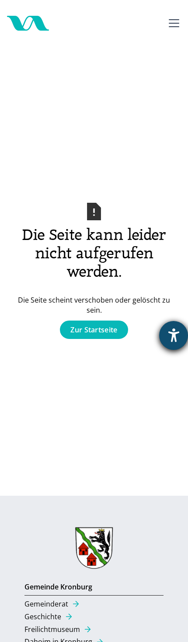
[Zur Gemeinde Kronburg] (94, 550)
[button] (172, 23)
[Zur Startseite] (28, 23)
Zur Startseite (93, 330)
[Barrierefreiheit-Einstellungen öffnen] (173, 335)
